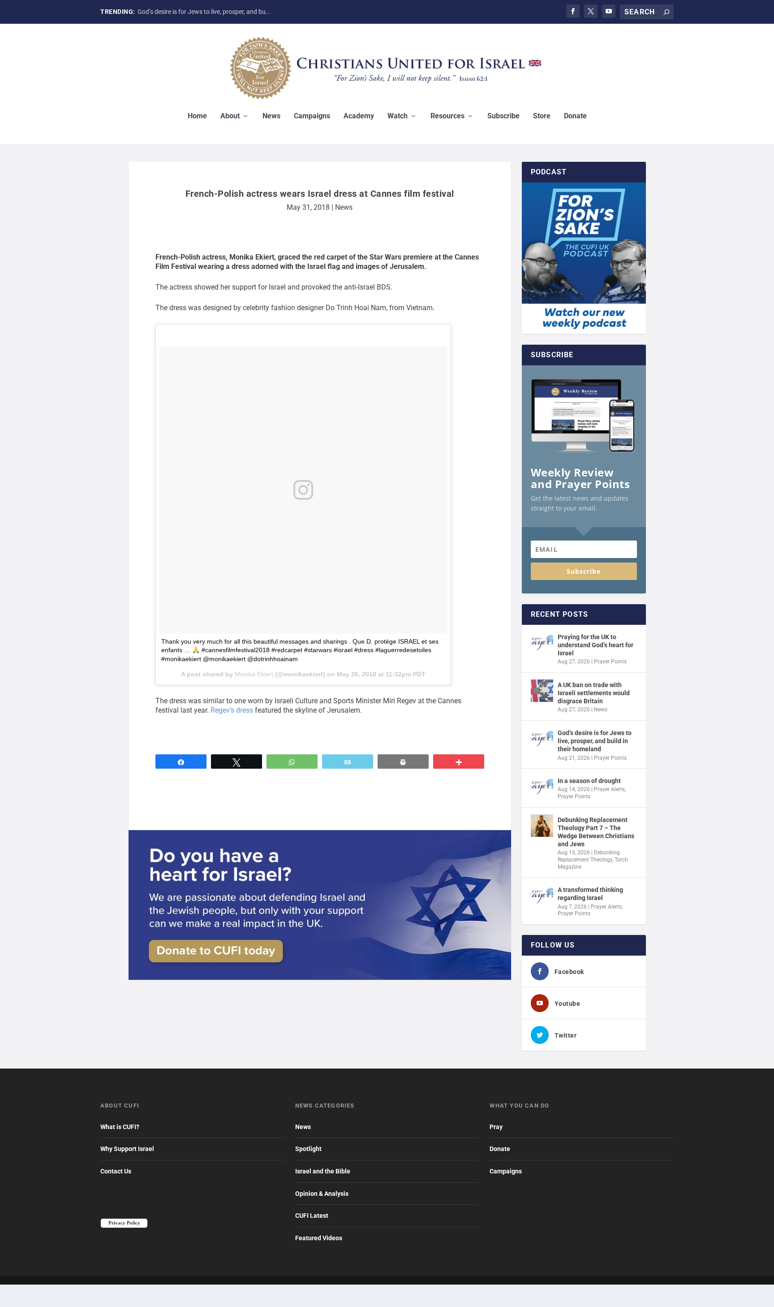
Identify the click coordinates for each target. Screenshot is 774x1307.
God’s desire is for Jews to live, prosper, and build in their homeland (595, 741)
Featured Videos (318, 1238)
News (271, 116)
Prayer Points (610, 661)
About (230, 116)
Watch (397, 116)
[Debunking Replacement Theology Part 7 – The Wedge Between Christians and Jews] (542, 825)
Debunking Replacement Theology (589, 856)
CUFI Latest (311, 1215)
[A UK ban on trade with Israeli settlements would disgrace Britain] (542, 690)
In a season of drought (589, 780)
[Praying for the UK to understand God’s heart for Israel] (542, 643)
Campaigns (312, 116)
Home (197, 116)
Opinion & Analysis (321, 1193)
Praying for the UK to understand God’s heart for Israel (595, 645)
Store (541, 116)
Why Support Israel (127, 1148)
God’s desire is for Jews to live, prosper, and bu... (204, 11)
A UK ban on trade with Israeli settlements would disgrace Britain (594, 693)
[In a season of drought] (542, 786)
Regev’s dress (232, 710)
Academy (359, 116)
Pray (496, 1126)
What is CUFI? (119, 1126)
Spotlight (308, 1148)
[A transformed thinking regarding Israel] (542, 895)
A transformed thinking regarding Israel (590, 893)
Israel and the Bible (322, 1171)
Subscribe (503, 116)
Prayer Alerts (609, 789)
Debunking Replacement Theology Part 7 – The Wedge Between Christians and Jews (596, 832)
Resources (447, 116)
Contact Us (115, 1171)
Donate (575, 116)
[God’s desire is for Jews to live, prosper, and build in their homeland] (542, 738)
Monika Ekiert (254, 674)
